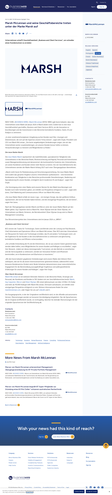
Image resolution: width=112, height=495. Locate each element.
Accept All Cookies (92, 491)
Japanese (89, 70)
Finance (46, 340)
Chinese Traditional (92, 63)
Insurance (27, 340)
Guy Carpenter (10, 282)
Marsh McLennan (35, 122)
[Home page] (16, 7)
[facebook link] (98, 487)
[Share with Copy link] (27, 33)
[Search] (97, 2)
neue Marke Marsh (15, 157)
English (88, 50)
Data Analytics (19, 343)
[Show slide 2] (33, 108)
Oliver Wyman (30, 282)
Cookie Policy (29, 492)
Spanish (94, 50)
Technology (19, 340)
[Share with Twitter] (16, 33)
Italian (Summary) (97, 56)
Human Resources (36, 340)
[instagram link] (102, 487)
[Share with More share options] (30, 33)
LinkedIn (42, 290)
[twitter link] (87, 487)
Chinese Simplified (92, 66)
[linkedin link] (91, 487)
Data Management (30, 343)
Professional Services (63, 340)
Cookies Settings (79, 491)
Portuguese (89, 53)
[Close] (109, 491)
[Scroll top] (106, 445)
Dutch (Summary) (91, 60)
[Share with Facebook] (19, 33)
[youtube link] (95, 487)
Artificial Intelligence (44, 343)
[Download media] (76, 95)
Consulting (53, 340)
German (97, 53)
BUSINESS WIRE (21, 122)
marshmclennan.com (12, 290)
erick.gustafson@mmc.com (13, 320)
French (88, 56)
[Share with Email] (23, 33)
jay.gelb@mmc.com (11, 334)
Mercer (19, 282)
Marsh (72, 279)
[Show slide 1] (14, 108)
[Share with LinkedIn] (12, 33)
